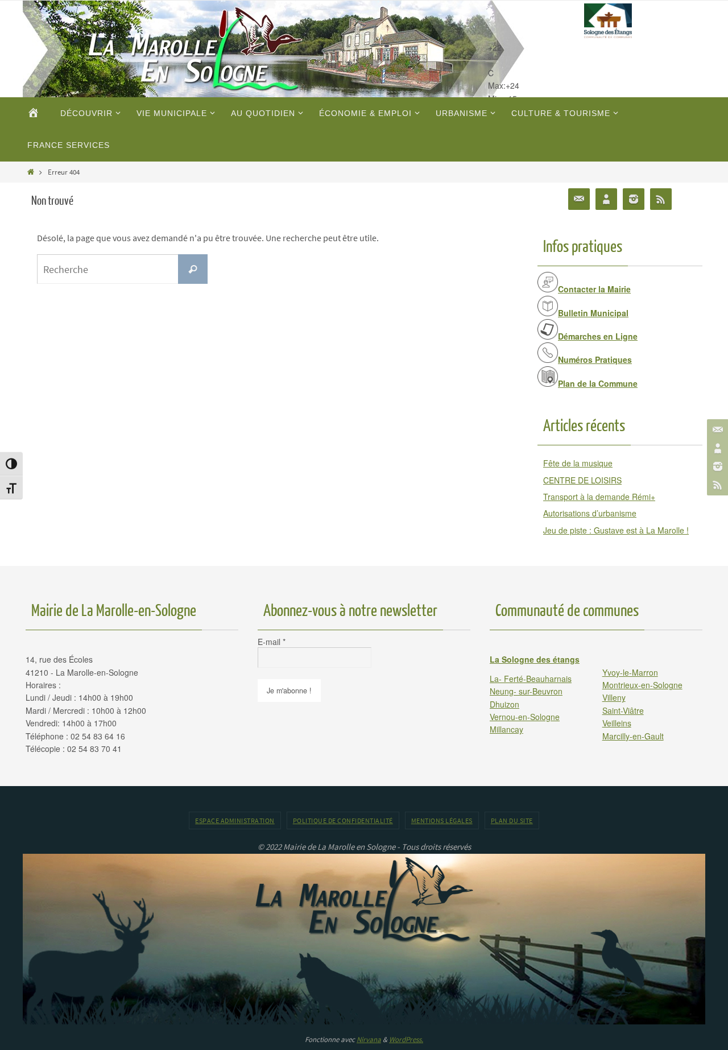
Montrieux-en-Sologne (642, 685)
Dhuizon (504, 704)
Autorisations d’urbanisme (589, 513)
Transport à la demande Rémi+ (599, 496)
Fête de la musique (578, 463)
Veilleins (616, 723)
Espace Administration (235, 820)
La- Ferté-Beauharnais (531, 678)
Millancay (506, 729)
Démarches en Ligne (598, 336)
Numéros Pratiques (595, 359)
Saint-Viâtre (623, 710)
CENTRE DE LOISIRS (582, 480)
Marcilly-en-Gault (633, 736)
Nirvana (369, 1039)
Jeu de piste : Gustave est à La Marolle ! (616, 530)
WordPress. (406, 1039)
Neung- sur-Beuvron (526, 691)
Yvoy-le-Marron (630, 672)
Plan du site (512, 820)
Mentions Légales (442, 820)
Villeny (614, 697)
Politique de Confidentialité (343, 820)
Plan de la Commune (598, 383)
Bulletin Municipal (593, 313)
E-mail (272, 641)
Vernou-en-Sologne (525, 716)
